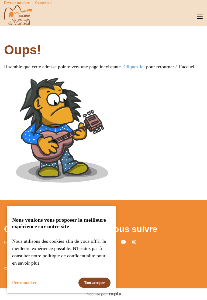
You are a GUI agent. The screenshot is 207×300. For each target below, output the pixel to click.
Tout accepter (94, 283)
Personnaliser (24, 282)
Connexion (43, 3)
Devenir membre (17, 3)
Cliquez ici (134, 66)
